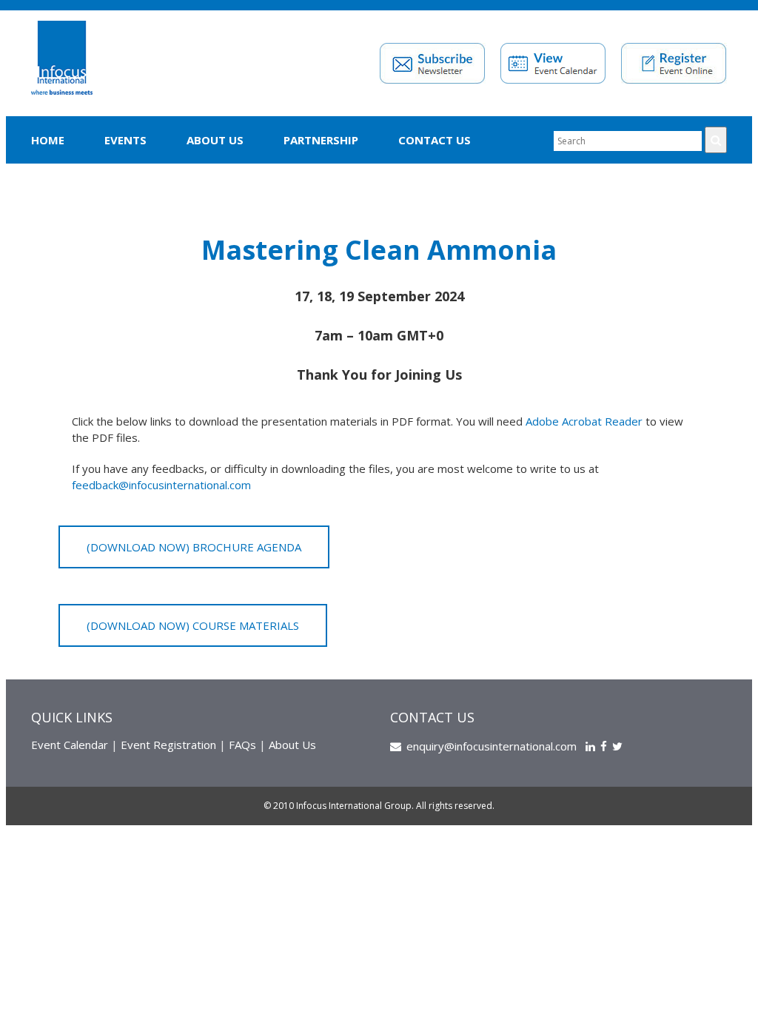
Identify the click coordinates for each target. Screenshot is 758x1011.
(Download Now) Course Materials (193, 625)
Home (47, 139)
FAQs (242, 744)
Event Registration (168, 744)
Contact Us (434, 139)
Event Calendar (69, 744)
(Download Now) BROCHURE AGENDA (194, 547)
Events (125, 139)
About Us (215, 139)
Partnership (321, 139)
